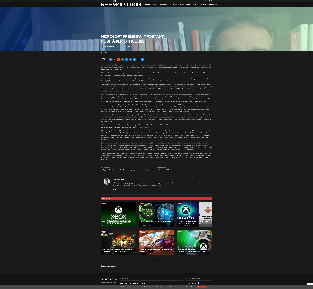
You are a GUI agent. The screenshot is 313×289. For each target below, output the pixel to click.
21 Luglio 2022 (144, 253)
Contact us (108, 1)
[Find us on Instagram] (209, 1)
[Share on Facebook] (110, 59)
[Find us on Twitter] (205, 1)
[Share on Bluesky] (142, 59)
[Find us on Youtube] (207, 1)
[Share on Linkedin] (126, 59)
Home (102, 52)
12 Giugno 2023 (182, 225)
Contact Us (135, 283)
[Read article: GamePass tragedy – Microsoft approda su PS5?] (156, 214)
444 (113, 253)
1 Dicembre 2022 (106, 253)
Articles (211, 4)
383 (189, 253)
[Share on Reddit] (118, 59)
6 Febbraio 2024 (144, 225)
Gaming (104, 203)
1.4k (189, 225)
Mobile (195, 4)
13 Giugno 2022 (182, 253)
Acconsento (201, 287)
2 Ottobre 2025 (106, 225)
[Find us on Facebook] (186, 283)
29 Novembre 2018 (121, 46)
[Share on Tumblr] (130, 59)
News (154, 4)
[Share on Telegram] (134, 59)
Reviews (147, 4)
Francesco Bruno (109, 46)
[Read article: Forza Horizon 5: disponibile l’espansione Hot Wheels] (156, 242)
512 (150, 253)
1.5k (151, 225)
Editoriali (203, 4)
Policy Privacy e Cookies (189, 287)
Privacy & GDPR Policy (125, 283)
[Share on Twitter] (114, 59)
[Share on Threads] (138, 59)
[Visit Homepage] (121, 4)
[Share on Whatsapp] (122, 59)
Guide (182, 4)
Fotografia (173, 4)
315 (113, 225)
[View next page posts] (158, 260)
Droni (188, 4)
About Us (103, 1)
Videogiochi (163, 4)
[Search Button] (216, 4)
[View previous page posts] (155, 260)
